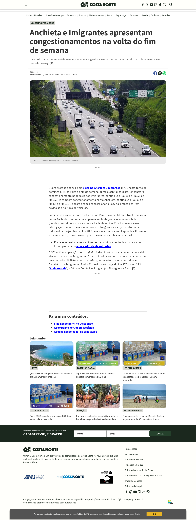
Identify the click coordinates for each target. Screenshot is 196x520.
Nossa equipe (131, 454)
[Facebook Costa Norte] (143, 4)
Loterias (166, 15)
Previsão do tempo (54, 15)
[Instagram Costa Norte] (155, 4)
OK (154, 514)
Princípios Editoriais (134, 465)
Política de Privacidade (86, 514)
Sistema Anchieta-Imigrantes (101, 188)
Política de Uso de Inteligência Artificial (143, 475)
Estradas (71, 15)
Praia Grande (58, 268)
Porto (109, 15)
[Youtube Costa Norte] (151, 4)
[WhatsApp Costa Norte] (164, 4)
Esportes (133, 15)
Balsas (82, 15)
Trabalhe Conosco (133, 481)
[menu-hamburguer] (26, 4)
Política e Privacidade (135, 459)
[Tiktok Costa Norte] (160, 4)
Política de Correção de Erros (139, 470)
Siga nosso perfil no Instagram (73, 323)
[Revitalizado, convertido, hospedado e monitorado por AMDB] (170, 502)
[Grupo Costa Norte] (70, 476)
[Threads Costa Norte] (147, 4)
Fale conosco (131, 449)
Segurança (121, 15)
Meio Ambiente (96, 15)
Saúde (145, 15)
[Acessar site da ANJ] (34, 476)
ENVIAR (160, 433)
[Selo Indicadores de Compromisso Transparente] (106, 476)
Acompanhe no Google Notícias (74, 327)
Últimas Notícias (34, 15)
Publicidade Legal (133, 486)
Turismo (155, 15)
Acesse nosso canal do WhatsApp (75, 331)
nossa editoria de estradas (93, 246)
